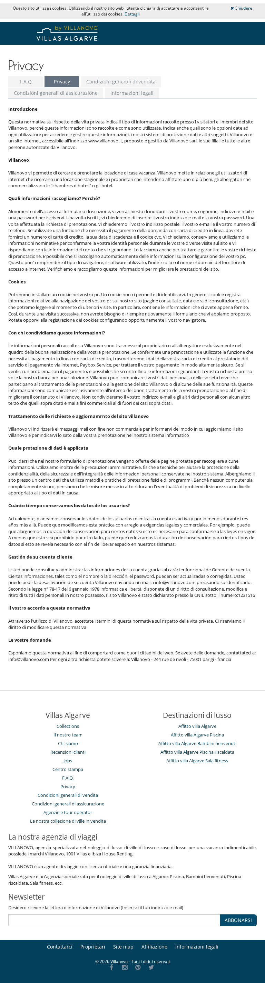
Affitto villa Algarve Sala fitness (197, 761)
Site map (123, 946)
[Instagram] (125, 967)
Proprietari (92, 946)
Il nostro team (67, 735)
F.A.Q (26, 81)
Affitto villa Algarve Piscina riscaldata (197, 752)
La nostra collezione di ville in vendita (68, 821)
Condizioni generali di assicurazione (56, 93)
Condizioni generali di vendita (121, 81)
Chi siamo (68, 743)
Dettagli (132, 14)
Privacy (62, 81)
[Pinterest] (138, 967)
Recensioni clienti (68, 752)
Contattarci (59, 946)
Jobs (67, 761)
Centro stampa (67, 769)
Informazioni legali (132, 93)
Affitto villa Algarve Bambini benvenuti (197, 743)
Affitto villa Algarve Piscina (197, 735)
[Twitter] (151, 967)
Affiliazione (154, 946)
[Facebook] (112, 967)
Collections (68, 726)
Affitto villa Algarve (197, 726)
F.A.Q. (67, 778)
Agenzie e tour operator (67, 812)
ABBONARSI (238, 920)
